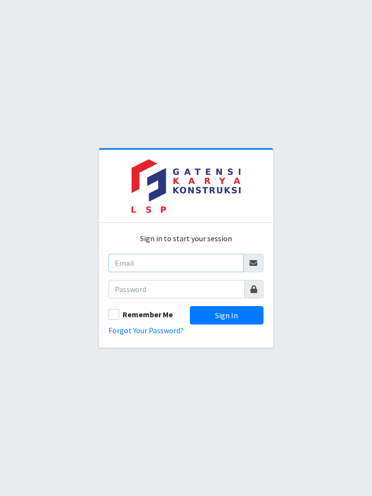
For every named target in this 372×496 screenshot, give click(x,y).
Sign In (226, 315)
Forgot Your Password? (146, 330)
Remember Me (148, 314)
